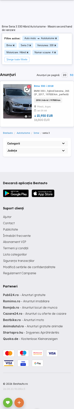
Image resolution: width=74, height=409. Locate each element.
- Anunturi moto (23, 320)
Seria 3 (24, 45)
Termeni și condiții (15, 248)
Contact (9, 223)
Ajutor (7, 217)
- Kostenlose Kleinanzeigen (30, 339)
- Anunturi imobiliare (26, 301)
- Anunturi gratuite (24, 295)
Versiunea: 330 (45, 45)
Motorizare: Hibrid (16, 52)
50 (71, 75)
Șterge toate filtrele (16, 59)
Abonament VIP (14, 242)
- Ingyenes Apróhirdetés (31, 332)
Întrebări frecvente (17, 236)
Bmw (9, 45)
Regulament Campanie (19, 273)
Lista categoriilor (15, 254)
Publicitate (10, 229)
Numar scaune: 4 (44, 52)
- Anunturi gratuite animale (33, 326)
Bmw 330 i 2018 (44, 85)
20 (64, 75)
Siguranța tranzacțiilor (19, 261)
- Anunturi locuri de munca (30, 307)
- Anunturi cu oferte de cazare (34, 313)
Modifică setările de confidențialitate (29, 267)
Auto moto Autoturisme (39, 38)
